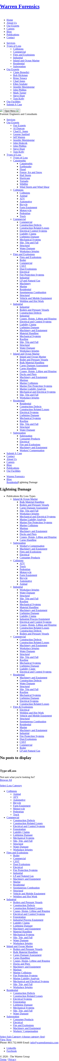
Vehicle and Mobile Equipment (36, 298)
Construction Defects (30, 225)
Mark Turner (19, 92)
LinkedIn (11, 1048)
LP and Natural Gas (30, 280)
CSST (23, 266)
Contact (11, 37)
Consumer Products (30, 438)
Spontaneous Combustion (33, 292)
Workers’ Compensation (25, 1031)
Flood (23, 169)
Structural (25, 245)
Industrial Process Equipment (35, 619)
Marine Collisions (29, 383)
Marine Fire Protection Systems (36, 386)
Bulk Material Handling (32, 362)
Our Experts (13, 25)
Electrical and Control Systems (35, 321)
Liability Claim (27, 668)
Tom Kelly (18, 98)
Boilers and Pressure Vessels (34, 310)
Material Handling (29, 333)
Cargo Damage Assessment (34, 365)
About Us (12, 22)
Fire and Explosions (30, 444)
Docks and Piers (28, 374)
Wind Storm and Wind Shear (34, 187)
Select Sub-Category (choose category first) (22, 1036)
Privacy (12, 1059)
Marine (23, 286)
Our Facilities (13, 101)
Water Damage (27, 248)
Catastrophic (19, 160)
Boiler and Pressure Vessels (34, 359)
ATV (22, 198)
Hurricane (25, 178)
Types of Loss (14, 46)
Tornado (24, 181)
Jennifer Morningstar (24, 87)
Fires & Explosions (23, 706)
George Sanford (21, 134)
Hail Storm (25, 175)
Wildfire (24, 184)
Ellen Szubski (20, 84)
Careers (10, 28)
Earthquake (25, 166)
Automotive (26, 201)
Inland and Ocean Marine (26, 60)
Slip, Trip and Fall (29, 242)
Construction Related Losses (34, 228)
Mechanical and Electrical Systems (38, 391)
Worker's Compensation (32, 545)
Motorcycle (25, 210)
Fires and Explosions (24, 54)
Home (10, 20)
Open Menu (10, 111)
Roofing (24, 339)
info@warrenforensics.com (44, 1042)
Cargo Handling (28, 368)
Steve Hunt (19, 95)
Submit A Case (14, 104)
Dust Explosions (28, 269)
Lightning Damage (29, 236)
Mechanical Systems (30, 239)
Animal (23, 195)
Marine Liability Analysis (33, 389)
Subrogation (19, 66)
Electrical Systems (29, 412)
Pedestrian (25, 213)
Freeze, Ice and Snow (31, 172)
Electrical (24, 271)
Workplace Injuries (29, 251)
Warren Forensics (19, 6)
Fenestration (19, 829)
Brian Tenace (20, 78)
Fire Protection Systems (32, 274)
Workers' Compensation (32, 450)
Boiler (23, 260)
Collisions (18, 48)
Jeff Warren (19, 137)
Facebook (12, 1051)
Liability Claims (28, 233)
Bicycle (24, 204)
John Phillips (19, 89)
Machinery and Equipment (33, 330)
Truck (23, 216)
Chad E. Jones (20, 131)
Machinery (25, 283)
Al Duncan (19, 128)
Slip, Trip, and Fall (22, 840)
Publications (13, 34)
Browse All (6, 780)
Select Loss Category (11, 785)
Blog (9, 31)
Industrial (18, 57)
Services (11, 43)
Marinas (24, 380)
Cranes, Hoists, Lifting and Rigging (38, 318)
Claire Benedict (21, 72)
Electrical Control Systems (33, 230)
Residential (19, 63)
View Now (5, 1039)
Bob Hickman (20, 75)
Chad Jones (19, 81)
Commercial (19, 51)
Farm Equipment (28, 207)
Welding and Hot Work (32, 301)
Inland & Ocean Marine (25, 499)
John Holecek (20, 143)
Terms (3, 1059)
